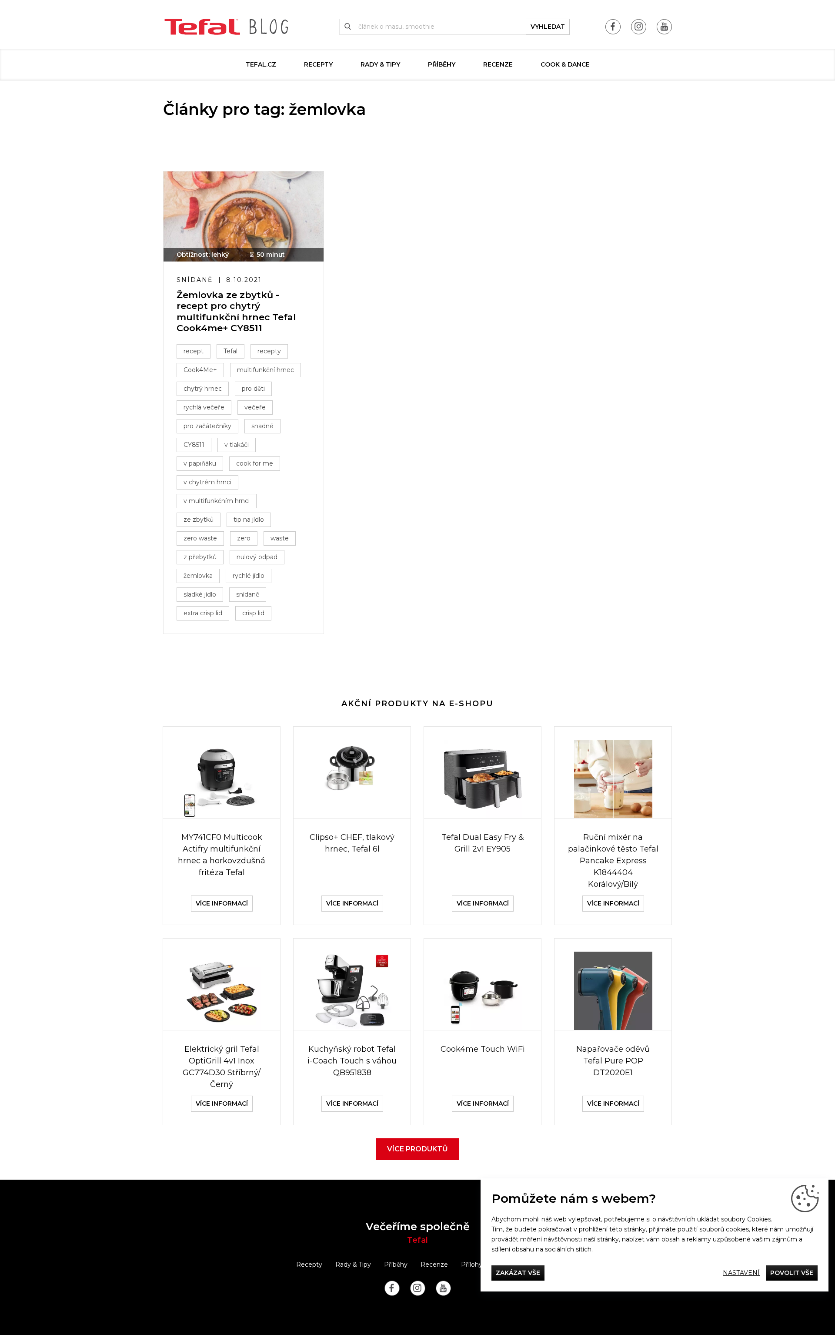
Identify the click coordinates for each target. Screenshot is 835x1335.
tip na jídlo (249, 519)
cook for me (254, 463)
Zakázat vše (518, 1273)
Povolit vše (791, 1273)
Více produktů (417, 1149)
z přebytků (200, 557)
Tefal (230, 351)
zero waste (200, 538)
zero (243, 538)
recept (194, 351)
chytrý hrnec (203, 388)
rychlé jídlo (248, 576)
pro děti (253, 388)
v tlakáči (236, 445)
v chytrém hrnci (207, 482)
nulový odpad (257, 557)
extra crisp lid (203, 613)
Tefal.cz (261, 64)
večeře (255, 407)
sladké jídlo (200, 594)
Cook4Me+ (200, 370)
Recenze (498, 64)
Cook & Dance (565, 64)
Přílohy (471, 1264)
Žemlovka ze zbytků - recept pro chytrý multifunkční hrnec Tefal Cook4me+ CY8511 (236, 311)
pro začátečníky (207, 426)
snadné (262, 426)
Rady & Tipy (380, 64)
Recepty (318, 64)
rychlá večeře (204, 407)
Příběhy (441, 64)
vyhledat (548, 26)
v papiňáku (200, 463)
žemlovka (198, 576)
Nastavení (741, 1273)
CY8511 (194, 445)
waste (280, 538)
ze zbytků (199, 519)
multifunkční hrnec (265, 370)
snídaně (247, 594)
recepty (269, 351)
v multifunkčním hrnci (217, 501)
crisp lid (253, 613)
